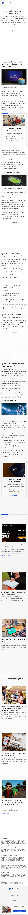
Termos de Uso (14, 895)
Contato (14, 900)
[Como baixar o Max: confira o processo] (14, 120)
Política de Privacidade (14, 893)
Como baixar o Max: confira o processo (14, 129)
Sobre (14, 898)
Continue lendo (13, 144)
